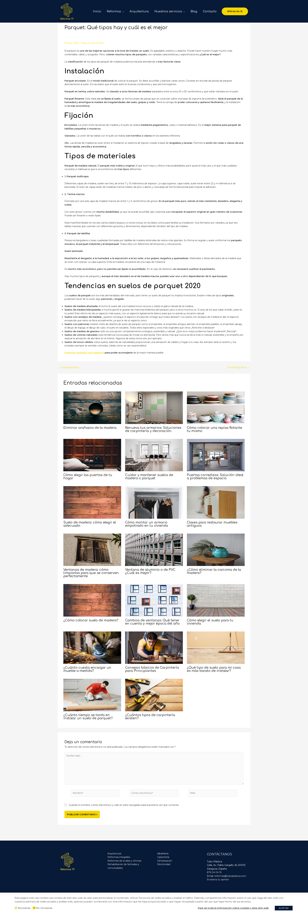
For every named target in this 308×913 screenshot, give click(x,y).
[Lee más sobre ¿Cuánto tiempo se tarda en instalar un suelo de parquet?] (92, 694)
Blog (194, 11)
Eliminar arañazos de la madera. (90, 428)
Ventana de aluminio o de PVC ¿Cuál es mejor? (150, 571)
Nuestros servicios (168, 11)
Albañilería (162, 853)
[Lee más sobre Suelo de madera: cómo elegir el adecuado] (92, 502)
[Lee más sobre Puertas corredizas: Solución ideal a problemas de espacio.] (216, 454)
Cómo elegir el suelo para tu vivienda (210, 621)
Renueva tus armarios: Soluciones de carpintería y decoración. (153, 429)
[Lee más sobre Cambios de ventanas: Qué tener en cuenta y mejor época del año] (154, 600)
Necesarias (24, 908)
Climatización (164, 860)
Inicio (97, 11)
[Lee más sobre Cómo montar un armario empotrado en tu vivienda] (154, 502)
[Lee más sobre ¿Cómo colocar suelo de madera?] (92, 600)
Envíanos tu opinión (218, 879)
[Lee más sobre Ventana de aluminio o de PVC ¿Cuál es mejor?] (154, 549)
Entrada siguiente (238, 367)
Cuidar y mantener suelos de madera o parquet (149, 476)
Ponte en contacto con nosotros (84, 352)
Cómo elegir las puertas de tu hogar (87, 476)
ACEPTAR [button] (284, 908)
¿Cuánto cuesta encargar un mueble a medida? (87, 669)
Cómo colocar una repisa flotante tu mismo (214, 429)
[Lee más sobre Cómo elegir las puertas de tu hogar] (92, 454)
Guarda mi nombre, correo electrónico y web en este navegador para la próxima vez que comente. (124, 805)
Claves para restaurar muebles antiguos (212, 524)
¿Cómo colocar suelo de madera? (90, 620)
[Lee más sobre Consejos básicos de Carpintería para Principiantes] (154, 647)
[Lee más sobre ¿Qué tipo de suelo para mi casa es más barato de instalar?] (216, 647)
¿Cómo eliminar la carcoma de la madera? (214, 571)
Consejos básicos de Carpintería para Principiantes (152, 669)
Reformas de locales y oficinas (124, 860)
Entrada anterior (68, 367)
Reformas (114, 11)
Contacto (210, 11)
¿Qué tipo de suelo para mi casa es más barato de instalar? (214, 669)
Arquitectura (139, 11)
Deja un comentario (92, 43)
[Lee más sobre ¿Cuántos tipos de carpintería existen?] (154, 694)
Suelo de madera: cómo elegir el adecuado (89, 524)
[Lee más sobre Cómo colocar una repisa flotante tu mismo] (216, 407)
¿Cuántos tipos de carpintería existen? (150, 716)
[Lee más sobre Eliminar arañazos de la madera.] (92, 407)
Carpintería (163, 857)
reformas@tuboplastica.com (230, 876)
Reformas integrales (118, 857)
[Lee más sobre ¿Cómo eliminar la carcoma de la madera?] (216, 549)
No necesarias (44, 908)
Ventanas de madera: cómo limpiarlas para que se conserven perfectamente (91, 573)
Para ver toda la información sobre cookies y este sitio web (233, 908)
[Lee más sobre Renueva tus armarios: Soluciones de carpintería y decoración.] (154, 407)
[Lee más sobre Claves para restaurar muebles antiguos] (216, 502)
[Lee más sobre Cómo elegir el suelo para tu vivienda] (216, 600)
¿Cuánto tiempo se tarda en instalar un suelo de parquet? (88, 716)
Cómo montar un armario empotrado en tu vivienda (146, 524)
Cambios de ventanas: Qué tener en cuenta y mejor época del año (152, 621)
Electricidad (163, 864)
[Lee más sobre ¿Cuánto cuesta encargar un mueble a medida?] (92, 647)
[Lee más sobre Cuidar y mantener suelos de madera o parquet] (154, 454)
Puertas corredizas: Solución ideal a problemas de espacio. (215, 476)
